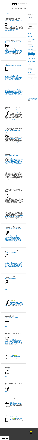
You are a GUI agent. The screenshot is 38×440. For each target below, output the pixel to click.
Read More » (6, 100)
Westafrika (29, 75)
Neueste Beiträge (20, 8)
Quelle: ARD (14, 278)
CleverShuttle (30, 43)
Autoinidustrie (30, 36)
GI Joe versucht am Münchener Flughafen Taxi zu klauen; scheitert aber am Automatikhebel (32, 93)
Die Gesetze (10, 65)
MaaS (32, 52)
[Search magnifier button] (36, 11)
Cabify (9, 41)
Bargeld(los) (8, 252)
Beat (7, 41)
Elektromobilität (7, 155)
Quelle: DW (7, 368)
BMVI (33, 42)
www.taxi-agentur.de (22, 3)
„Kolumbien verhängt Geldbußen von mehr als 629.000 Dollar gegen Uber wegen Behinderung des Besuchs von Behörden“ (13, 190)
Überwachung (30, 81)
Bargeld (29, 39)
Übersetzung (30, 79)
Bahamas (6, 353)
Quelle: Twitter (13, 130)
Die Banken (7, 65)
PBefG (33, 58)
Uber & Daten (30, 72)
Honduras (10, 228)
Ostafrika (29, 58)
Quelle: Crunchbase (16, 41)
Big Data (29, 42)
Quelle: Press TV (18, 109)
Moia (29, 55)
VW (16, 278)
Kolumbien (10, 20)
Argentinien (6, 41)
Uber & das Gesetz (19, 65)
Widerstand (30, 76)
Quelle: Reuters (14, 65)
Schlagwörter (15, 8)
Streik (20, 228)
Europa (30, 49)
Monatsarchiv (24, 8)
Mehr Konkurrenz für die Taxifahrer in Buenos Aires (13, 40)
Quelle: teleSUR (18, 228)
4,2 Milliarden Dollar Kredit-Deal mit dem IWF (15, 138)
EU (12, 65)
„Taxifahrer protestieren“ (8, 352)
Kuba (5, 368)
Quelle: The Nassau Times (10, 353)
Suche (12, 8)
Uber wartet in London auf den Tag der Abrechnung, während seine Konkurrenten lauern (32, 86)
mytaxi (33, 55)
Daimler (12, 278)
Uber (19, 20)
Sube (9, 368)
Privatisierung (14, 228)
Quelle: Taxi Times (20, 41)
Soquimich (19, 164)
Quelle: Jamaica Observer (14, 317)
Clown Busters (29, 97)
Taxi (18, 20)
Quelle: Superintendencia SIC (14, 20)
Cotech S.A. (12, 26)
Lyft (29, 52)
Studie (33, 61)
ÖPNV (11, 228)
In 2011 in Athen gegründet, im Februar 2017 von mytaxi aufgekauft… (16, 46)
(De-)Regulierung (6, 20)
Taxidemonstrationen (18, 130)
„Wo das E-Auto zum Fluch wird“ (10, 154)
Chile (5, 65)
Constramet (15, 172)
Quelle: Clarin (11, 41)
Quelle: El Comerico (9, 130)
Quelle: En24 (14, 109)
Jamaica (10, 317)
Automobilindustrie (7, 278)
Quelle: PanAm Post (13, 416)
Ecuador (5, 130)
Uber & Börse (30, 69)
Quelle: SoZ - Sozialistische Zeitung (14, 155)
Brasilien (10, 278)
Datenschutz (2, 433)
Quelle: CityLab (12, 252)
